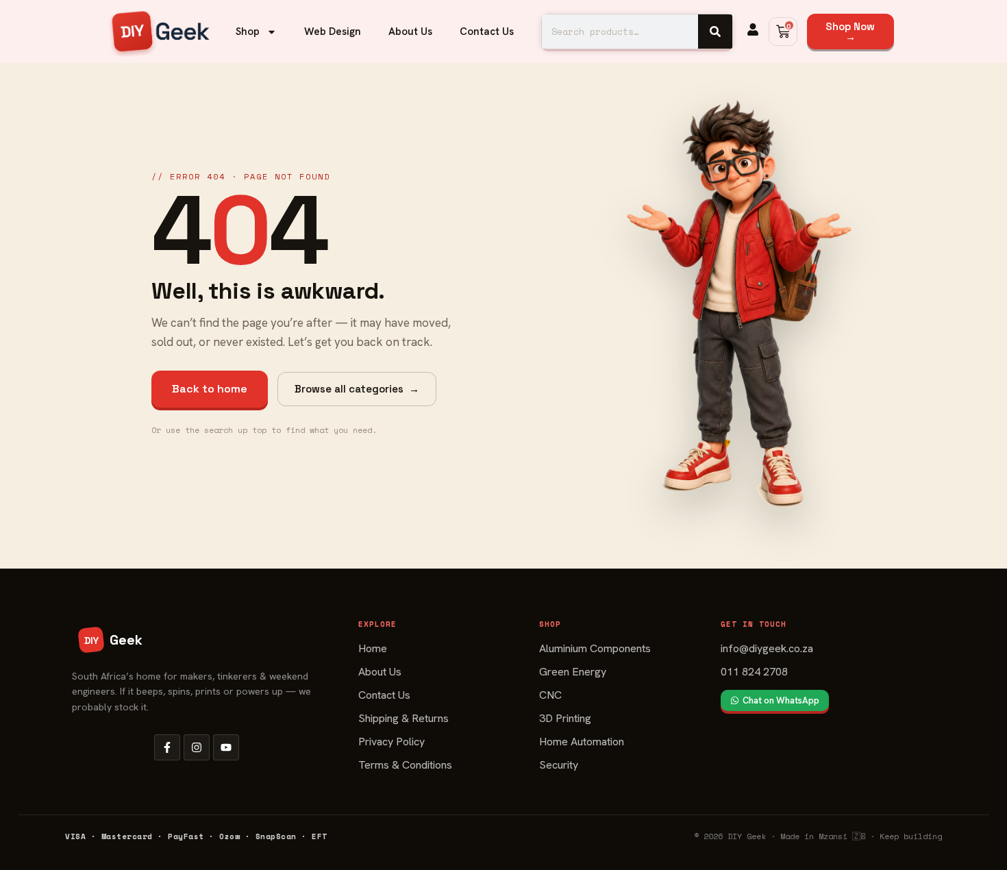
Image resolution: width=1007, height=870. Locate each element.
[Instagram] (197, 747)
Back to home (209, 389)
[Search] (715, 31)
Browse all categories (357, 388)
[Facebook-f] (167, 747)
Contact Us (487, 31)
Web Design (332, 31)
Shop (248, 31)
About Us (410, 31)
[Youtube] (226, 747)
